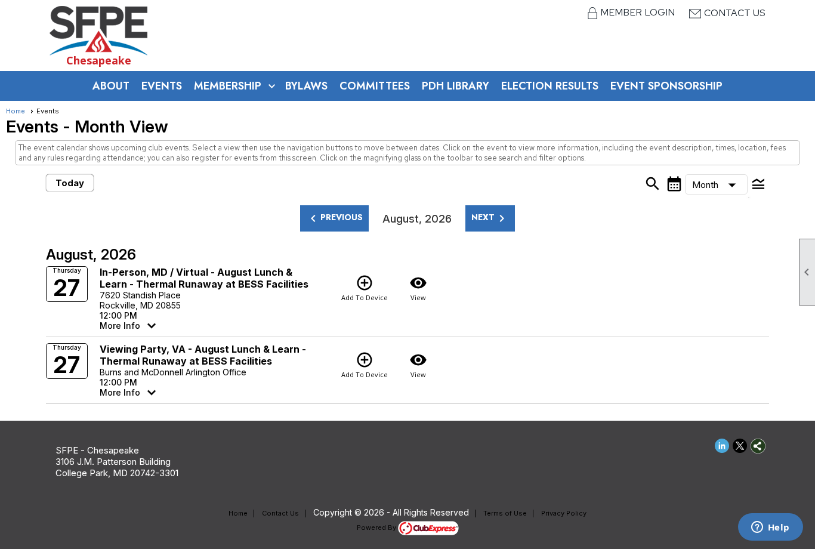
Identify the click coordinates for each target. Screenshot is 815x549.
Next (490, 218)
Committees (374, 86)
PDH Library (455, 86)
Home (15, 111)
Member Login (638, 12)
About (110, 86)
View (418, 288)
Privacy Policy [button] (563, 513)
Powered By (377, 527)
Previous (334, 218)
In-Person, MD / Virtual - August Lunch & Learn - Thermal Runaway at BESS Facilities (204, 278)
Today (69, 183)
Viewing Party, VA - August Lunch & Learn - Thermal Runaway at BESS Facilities (203, 355)
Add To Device (364, 288)
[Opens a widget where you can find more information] (770, 528)
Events (161, 86)
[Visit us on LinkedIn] (722, 446)
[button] (716, 184)
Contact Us (734, 13)
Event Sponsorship (666, 86)
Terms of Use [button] (505, 513)
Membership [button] (227, 86)
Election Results (549, 86)
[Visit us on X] (740, 446)
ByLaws (306, 86)
